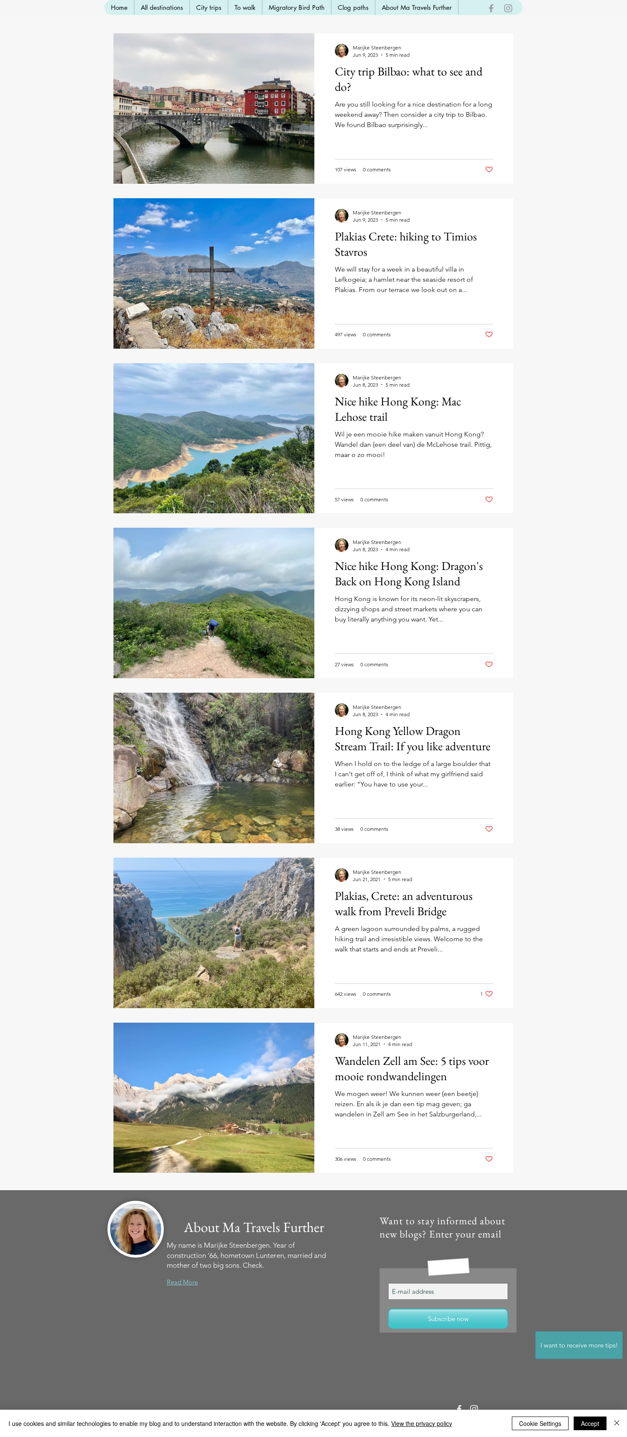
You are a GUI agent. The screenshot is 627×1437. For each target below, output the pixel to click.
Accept (590, 1423)
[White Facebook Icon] (459, 1409)
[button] (579, 1345)
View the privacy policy (421, 1423)
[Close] (617, 1423)
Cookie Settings (540, 1423)
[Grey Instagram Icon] (508, 8)
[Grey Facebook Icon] (491, 8)
